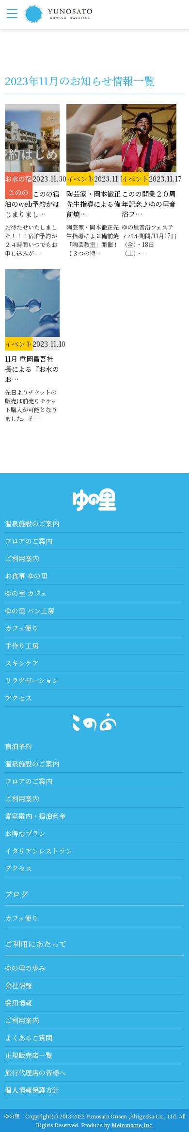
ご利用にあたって (36, 943)
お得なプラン (25, 833)
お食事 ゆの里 (26, 576)
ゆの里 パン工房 (29, 610)
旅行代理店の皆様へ (35, 1072)
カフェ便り (21, 628)
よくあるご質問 (28, 1037)
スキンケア (22, 663)
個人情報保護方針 (32, 1090)
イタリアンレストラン (38, 851)
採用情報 (18, 1003)
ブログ (16, 894)
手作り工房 (22, 645)
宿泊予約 (18, 746)
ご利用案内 (22, 558)
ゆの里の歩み (25, 968)
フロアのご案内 (28, 541)
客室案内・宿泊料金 (35, 816)
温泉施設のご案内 (32, 523)
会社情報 (18, 985)
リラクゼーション (32, 680)
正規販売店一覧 (28, 1055)
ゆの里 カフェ (26, 593)
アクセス (18, 698)
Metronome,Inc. (132, 1125)
